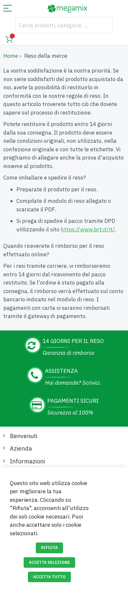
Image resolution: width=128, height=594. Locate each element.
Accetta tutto (49, 576)
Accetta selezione (49, 562)
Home (10, 55)
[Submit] (104, 25)
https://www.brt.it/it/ (88, 229)
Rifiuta (49, 547)
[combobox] (64, 25)
